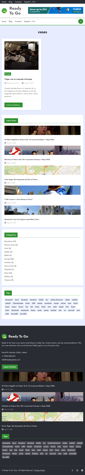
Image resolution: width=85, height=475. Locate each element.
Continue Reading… (14, 105)
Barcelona (8, 241)
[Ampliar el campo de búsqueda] (80, 21)
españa (40, 303)
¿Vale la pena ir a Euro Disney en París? (18, 199)
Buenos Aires (9, 245)
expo (69, 303)
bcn (47, 299)
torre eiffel (14, 314)
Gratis (37, 307)
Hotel (55, 307)
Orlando (7, 269)
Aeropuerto (9, 299)
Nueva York (9, 266)
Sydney (7, 276)
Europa (7, 74)
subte (7, 314)
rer (65, 310)
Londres (7, 262)
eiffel (33, 303)
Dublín (7, 252)
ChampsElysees (18, 303)
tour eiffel (23, 314)
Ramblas (53, 310)
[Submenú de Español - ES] (35, 1)
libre (67, 307)
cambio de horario (56, 299)
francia (14, 307)
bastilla (41, 299)
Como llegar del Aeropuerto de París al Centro (20, 179)
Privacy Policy (40, 470)
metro (7, 310)
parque (46, 310)
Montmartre (15, 310)
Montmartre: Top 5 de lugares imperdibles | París (21, 219)
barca (17, 299)
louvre (73, 307)
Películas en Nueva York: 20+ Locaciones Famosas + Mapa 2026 (27, 159)
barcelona (24, 299)
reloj (60, 310)
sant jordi (71, 310)
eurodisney (48, 303)
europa (56, 303)
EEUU (6, 255)
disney (27, 303)
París (6, 273)
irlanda (61, 307)
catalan (67, 299)
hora (49, 307)
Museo (33, 310)
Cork (6, 248)
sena (78, 310)
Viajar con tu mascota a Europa (18, 79)
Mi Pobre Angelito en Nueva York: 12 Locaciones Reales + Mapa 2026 (29, 139)
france (75, 303)
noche (40, 310)
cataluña (74, 299)
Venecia (7, 280)
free (26, 307)
